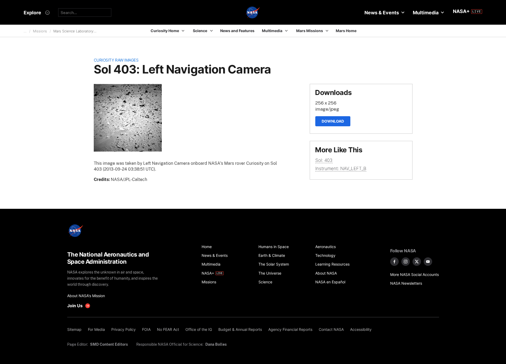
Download (333, 121)
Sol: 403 (324, 160)
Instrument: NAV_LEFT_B (340, 168)
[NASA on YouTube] (428, 261)
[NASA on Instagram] (405, 261)
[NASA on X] (417, 261)
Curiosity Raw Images (116, 60)
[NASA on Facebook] (394, 261)
